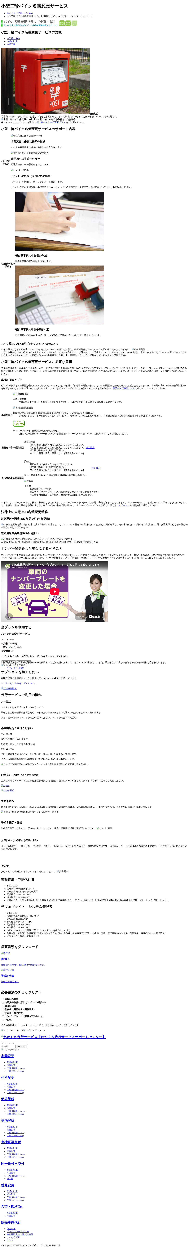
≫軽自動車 (12, 41)
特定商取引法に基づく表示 (20, 1234)
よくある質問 (13, 1237)
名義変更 (7, 1056)
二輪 (15, 1068)
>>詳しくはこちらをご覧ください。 (19, 683)
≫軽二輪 (11, 44)
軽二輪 (10, 1178)
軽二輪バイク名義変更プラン (51, 122)
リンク (10, 1240)
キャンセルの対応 (15, 668)
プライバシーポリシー (18, 1231)
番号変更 (7, 1185)
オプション (124, 505)
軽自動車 (11, 1065)
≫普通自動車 (13, 38)
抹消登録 (7, 1120)
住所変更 (7, 1077)
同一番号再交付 (12, 1163)
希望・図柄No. (12, 1206)
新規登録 (7, 1099)
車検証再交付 (11, 1142)
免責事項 (11, 1228)
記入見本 (90, 447)
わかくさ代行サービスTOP (20, 13)
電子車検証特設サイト (124, 388)
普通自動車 (12, 1062)
